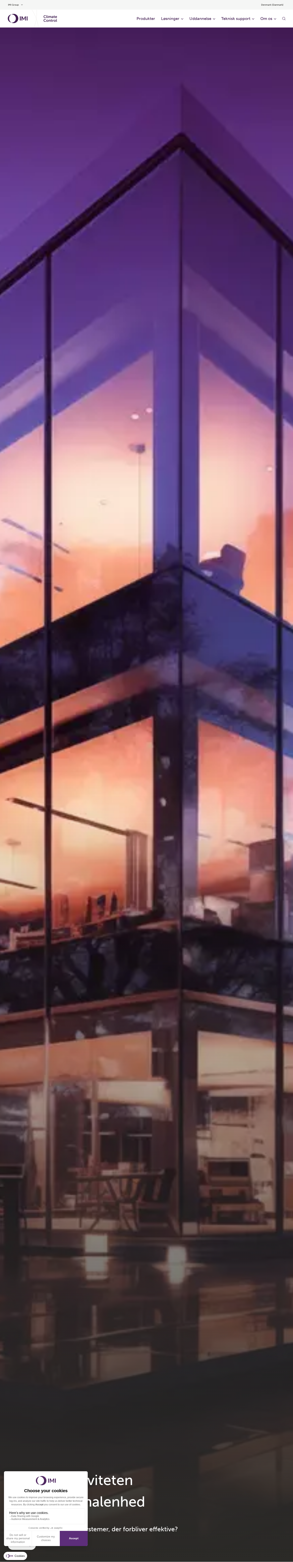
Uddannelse (200, 18)
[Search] (283, 18)
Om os (266, 18)
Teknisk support (235, 18)
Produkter (146, 18)
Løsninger (170, 18)
